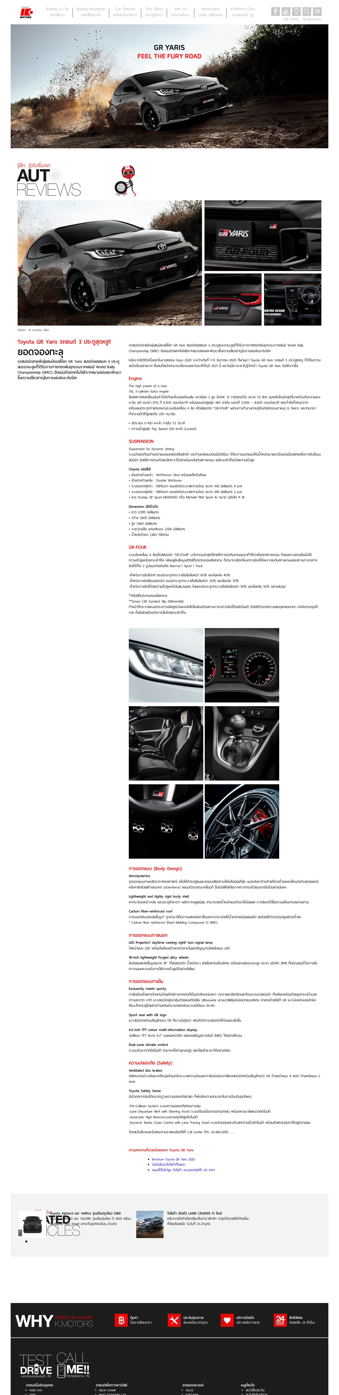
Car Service (125, 11)
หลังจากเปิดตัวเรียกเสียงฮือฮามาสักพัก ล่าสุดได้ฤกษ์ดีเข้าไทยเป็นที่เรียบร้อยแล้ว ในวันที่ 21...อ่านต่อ (208, 1221)
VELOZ (189, 1390)
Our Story (154, 11)
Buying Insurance (91, 11)
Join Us (180, 11)
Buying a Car (57, 11)
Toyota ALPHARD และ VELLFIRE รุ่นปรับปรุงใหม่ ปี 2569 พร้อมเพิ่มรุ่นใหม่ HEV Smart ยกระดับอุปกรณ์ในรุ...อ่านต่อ (90, 1221)
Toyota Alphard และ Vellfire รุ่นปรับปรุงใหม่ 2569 (85, 1213)
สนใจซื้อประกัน (255, 1390)
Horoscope (210, 11)
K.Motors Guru (243, 11)
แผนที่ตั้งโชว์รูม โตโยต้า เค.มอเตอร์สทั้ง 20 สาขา (183, 1170)
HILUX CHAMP (107, 1390)
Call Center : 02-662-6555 (302, 19)
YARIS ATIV (35, 1390)
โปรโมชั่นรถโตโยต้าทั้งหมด (168, 1164)
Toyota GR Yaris (181, 1150)
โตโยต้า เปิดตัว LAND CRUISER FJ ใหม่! (194, 1213)
